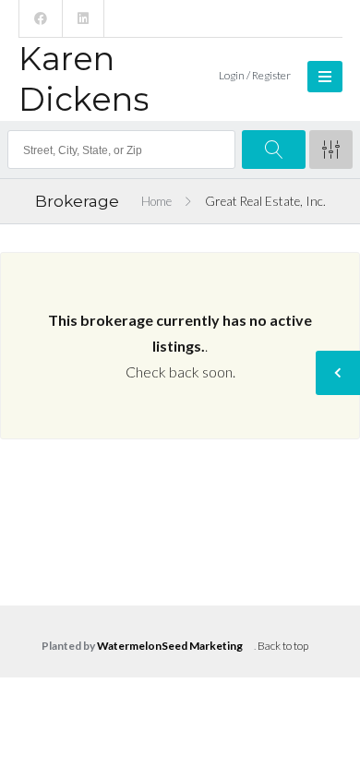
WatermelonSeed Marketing (170, 646)
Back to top (283, 646)
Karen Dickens (84, 79)
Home (156, 201)
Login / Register (255, 75)
